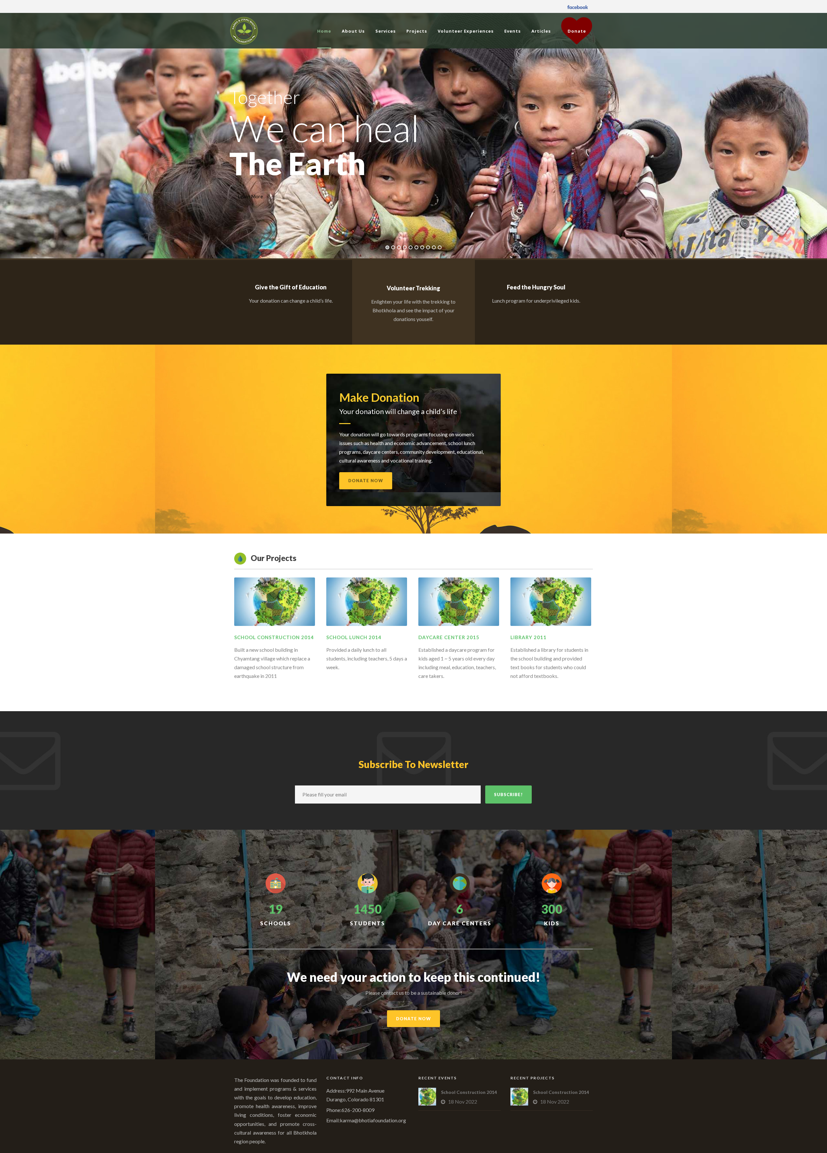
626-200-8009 (357, 1110)
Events (512, 31)
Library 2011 (528, 637)
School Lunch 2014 (354, 637)
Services (385, 31)
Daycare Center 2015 (448, 637)
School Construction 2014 (274, 637)
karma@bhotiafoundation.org (373, 1120)
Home (324, 31)
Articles (541, 31)
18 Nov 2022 (462, 1101)
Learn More (250, 196)
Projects (416, 31)
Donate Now (365, 480)
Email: (333, 1120)
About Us (353, 31)
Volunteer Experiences (466, 31)
